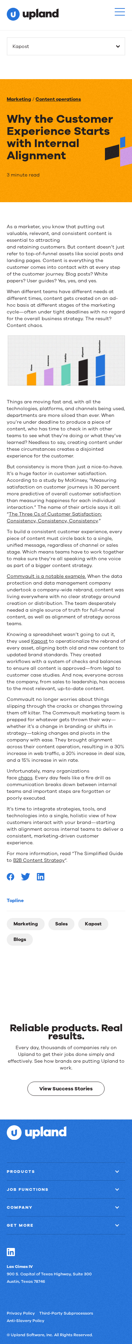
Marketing (19, 99)
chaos (25, 778)
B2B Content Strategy (39, 860)
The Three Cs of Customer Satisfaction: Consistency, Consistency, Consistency (54, 517)
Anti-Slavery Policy (25, 1320)
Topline (15, 900)
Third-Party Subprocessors (66, 1313)
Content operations (58, 99)
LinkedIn (11, 1252)
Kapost (93, 924)
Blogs (20, 939)
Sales (61, 924)
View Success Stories (66, 1088)
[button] (120, 12)
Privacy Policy (21, 1313)
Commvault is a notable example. (46, 576)
